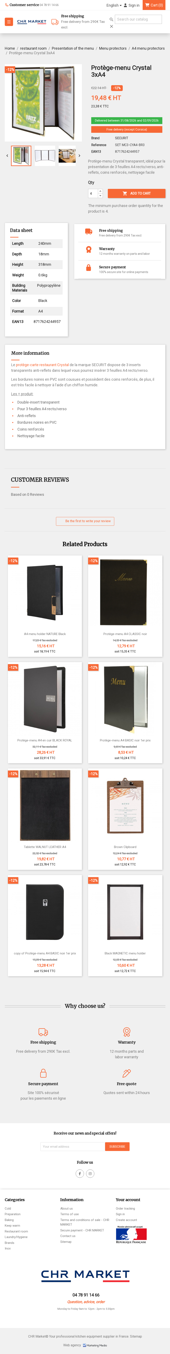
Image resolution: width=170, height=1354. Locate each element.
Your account (128, 1199)
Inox (8, 1248)
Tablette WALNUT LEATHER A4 (45, 847)
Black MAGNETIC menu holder (125, 953)
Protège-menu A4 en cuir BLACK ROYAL (44, 740)
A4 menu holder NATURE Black (45, 634)
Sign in (120, 1214)
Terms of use (69, 1214)
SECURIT (121, 138)
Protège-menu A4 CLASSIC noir (125, 634)
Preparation (13, 1214)
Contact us (67, 1236)
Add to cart (137, 193)
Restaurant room (16, 1231)
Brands (9, 1243)
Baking (9, 1220)
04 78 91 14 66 (86, 1294)
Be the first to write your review (87, 521)
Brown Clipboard (125, 847)
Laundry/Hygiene (16, 1237)
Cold (8, 1208)
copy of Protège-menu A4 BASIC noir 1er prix (45, 953)
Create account (126, 1220)
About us (66, 1208)
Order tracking (125, 1208)
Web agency (72, 1345)
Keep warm (12, 1225)
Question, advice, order (86, 1302)
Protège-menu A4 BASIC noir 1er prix (125, 740)
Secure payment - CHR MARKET (82, 1230)
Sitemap (66, 1242)
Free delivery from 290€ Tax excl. (83, 21)
